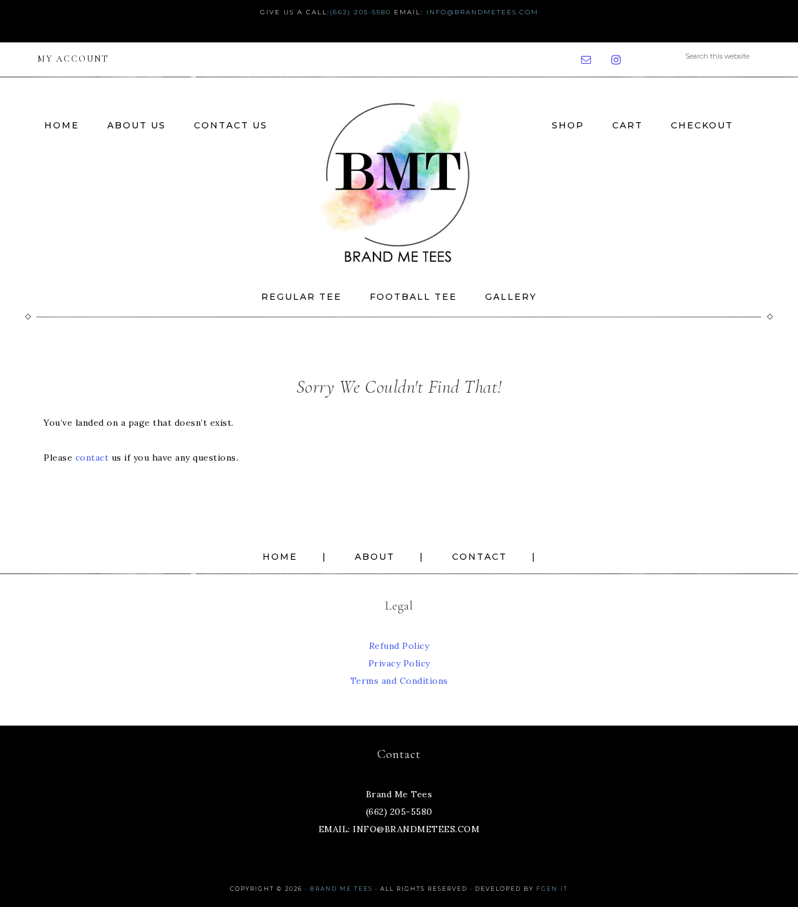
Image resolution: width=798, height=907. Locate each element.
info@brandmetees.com (482, 12)
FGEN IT (552, 888)
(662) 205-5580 (360, 12)
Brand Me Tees (399, 178)
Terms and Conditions (399, 680)
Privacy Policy (399, 663)
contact (92, 457)
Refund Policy (399, 645)
